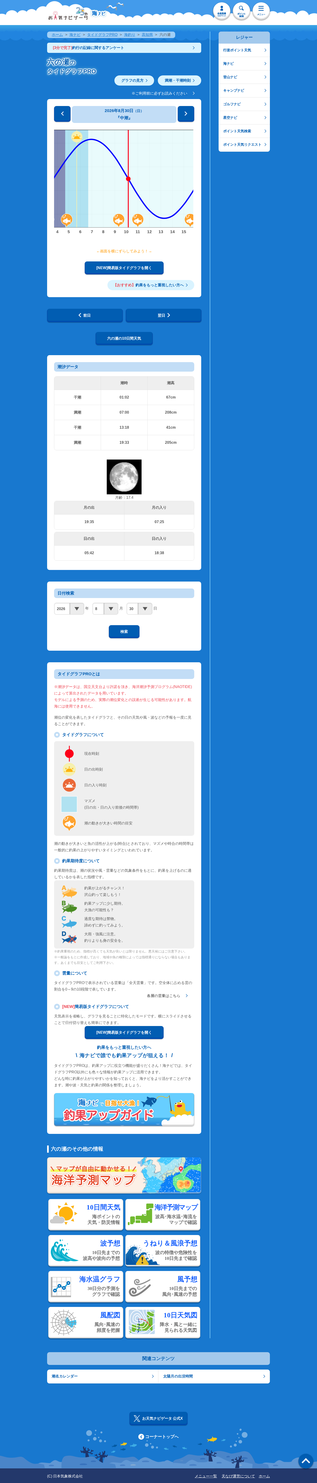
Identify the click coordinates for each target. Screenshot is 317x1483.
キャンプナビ (233, 90)
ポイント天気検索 (237, 131)
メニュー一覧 (206, 1476)
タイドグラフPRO (102, 35)
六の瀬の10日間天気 (124, 338)
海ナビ (75, 35)
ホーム (57, 35)
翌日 (161, 315)
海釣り (129, 35)
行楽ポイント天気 (237, 50)
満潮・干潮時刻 (178, 80)
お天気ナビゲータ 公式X (162, 1418)
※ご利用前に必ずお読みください (159, 93)
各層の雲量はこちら (163, 996)
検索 (124, 632)
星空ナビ (230, 117)
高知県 (147, 35)
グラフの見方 (132, 80)
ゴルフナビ (232, 104)
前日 (87, 315)
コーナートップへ (162, 1436)
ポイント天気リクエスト (242, 144)
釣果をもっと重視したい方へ (148, 285)
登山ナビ (230, 77)
